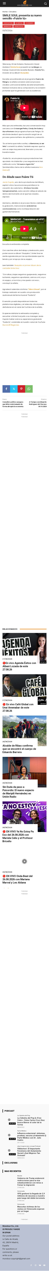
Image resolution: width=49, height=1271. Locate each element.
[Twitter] (14, 389)
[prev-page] (4, 888)
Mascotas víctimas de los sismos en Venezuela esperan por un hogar (30, 1209)
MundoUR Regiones (11, 325)
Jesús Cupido (8, 182)
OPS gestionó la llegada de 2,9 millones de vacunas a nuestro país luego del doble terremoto (31, 1195)
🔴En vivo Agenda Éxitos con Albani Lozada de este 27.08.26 (19, 666)
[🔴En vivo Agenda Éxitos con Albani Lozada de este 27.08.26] (24, 648)
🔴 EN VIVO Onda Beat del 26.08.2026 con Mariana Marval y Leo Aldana (18, 879)
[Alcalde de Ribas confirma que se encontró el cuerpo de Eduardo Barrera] (24, 731)
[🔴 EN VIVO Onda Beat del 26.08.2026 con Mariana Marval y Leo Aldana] (24, 861)
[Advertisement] (24, 359)
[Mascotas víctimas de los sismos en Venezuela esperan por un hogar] (9, 1208)
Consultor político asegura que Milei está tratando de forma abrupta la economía (13, 404)
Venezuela (19, 26)
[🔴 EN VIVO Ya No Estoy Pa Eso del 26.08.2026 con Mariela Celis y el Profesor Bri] (24, 816)
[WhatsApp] (29, 389)
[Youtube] (44, 1265)
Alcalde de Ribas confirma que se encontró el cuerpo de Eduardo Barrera (19, 749)
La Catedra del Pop (23, 1115)
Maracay (7, 26)
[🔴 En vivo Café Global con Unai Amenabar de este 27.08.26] (24, 689)
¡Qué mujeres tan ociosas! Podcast (28, 1146)
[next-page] (8, 888)
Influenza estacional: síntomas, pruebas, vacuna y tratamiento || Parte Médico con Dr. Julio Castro (31, 1136)
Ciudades (29, 23)
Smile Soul (15, 67)
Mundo (19, 1175)
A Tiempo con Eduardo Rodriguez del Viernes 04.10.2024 (37, 404)
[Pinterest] (21, 389)
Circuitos (12, 11)
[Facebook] (6, 389)
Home (5, 11)
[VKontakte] (40, 1265)
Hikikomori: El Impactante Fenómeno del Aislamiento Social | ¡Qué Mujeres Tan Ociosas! (29, 1152)
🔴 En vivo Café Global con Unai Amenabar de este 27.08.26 (18, 707)
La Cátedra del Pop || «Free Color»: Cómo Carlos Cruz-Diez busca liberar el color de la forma (31, 1121)
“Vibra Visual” (34, 289)
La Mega (19, 23)
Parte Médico (21, 1130)
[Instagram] (35, 1265)
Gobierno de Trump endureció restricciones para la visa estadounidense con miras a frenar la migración (30, 1181)
